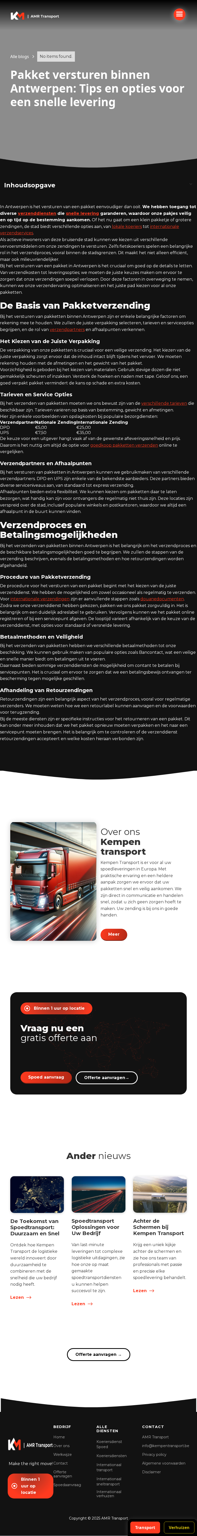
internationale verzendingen (40, 598)
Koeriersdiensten (111, 1456)
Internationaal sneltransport (108, 1481)
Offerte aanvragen (106, 1077)
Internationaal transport (108, 1467)
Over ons (61, 1446)
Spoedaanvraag (67, 1485)
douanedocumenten (162, 598)
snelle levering (82, 213)
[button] (179, 14)
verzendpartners (67, 329)
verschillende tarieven (164, 403)
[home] (35, 15)
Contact (60, 1463)
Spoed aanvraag (46, 1077)
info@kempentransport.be (165, 1446)
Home (59, 1437)
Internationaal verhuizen (108, 1494)
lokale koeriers (127, 226)
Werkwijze (62, 1454)
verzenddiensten (37, 213)
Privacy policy (154, 1454)
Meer (114, 934)
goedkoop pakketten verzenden (124, 445)
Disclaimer (151, 1472)
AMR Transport (155, 1437)
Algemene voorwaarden (163, 1463)
